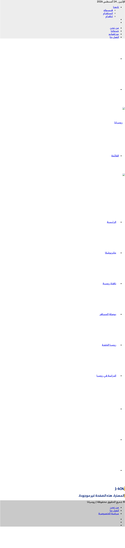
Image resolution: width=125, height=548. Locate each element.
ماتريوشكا (110, 252)
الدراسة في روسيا (106, 375)
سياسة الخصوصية (108, 513)
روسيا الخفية (109, 344)
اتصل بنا (114, 37)
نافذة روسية (109, 283)
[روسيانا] (119, 122)
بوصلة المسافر (108, 314)
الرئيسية (111, 221)
